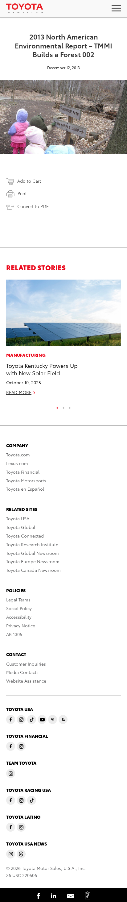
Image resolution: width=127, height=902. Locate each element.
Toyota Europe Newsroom (32, 561)
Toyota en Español (25, 489)
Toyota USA (17, 518)
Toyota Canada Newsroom (33, 570)
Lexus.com (17, 463)
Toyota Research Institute (32, 544)
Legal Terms (18, 599)
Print (22, 193)
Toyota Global (20, 527)
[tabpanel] (63, 340)
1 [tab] (57, 406)
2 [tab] (63, 406)
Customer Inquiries (26, 664)
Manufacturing (26, 355)
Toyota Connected (25, 536)
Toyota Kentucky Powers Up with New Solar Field (42, 368)
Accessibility (18, 617)
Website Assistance (26, 681)
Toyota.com (18, 454)
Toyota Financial (22, 472)
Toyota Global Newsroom (32, 553)
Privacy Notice (20, 625)
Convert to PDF (32, 206)
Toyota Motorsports (26, 480)
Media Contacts (22, 672)
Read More (18, 392)
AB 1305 (14, 634)
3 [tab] (69, 406)
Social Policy (19, 608)
